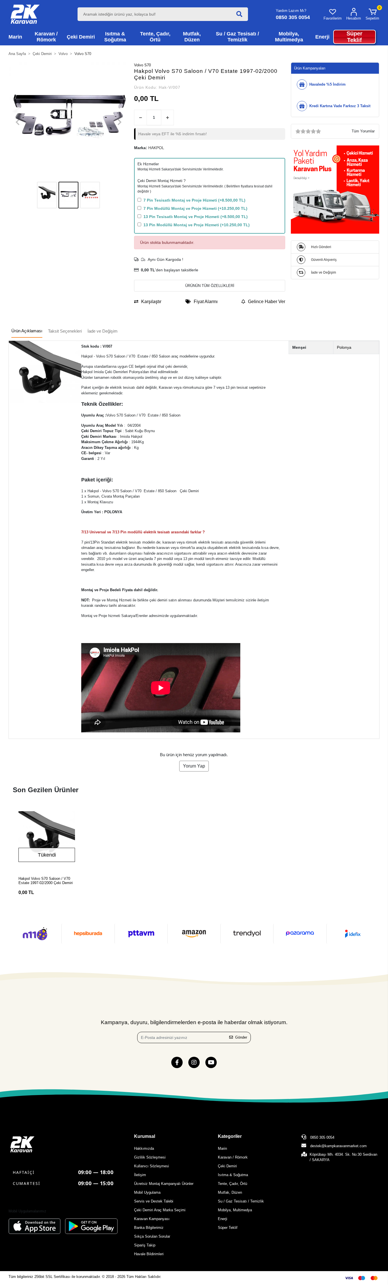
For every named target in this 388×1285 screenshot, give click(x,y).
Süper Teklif (227, 1227)
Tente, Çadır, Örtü (232, 1184)
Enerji (222, 1219)
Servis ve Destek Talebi (153, 1201)
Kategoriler (230, 1136)
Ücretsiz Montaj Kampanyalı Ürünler (163, 1184)
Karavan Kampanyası (152, 1219)
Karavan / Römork (233, 1157)
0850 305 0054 (321, 1137)
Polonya (344, 347)
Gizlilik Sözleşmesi (150, 1157)
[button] (372, 14)
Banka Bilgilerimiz (149, 1227)
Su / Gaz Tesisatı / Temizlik (241, 1201)
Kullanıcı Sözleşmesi (151, 1166)
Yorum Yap (194, 766)
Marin (222, 1148)
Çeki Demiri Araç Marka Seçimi (159, 1210)
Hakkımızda (144, 1148)
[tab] (26, 331)
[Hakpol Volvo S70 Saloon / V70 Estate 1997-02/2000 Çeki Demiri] (46, 839)
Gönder (241, 1037)
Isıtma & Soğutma (233, 1175)
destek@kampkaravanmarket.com (338, 1146)
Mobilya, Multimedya (235, 1210)
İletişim (140, 1175)
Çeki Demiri (227, 1166)
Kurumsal (144, 1136)
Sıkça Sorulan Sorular (152, 1236)
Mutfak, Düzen (230, 1192)
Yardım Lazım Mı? (291, 11)
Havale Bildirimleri (149, 1254)
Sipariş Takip (144, 1245)
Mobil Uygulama (147, 1192)
